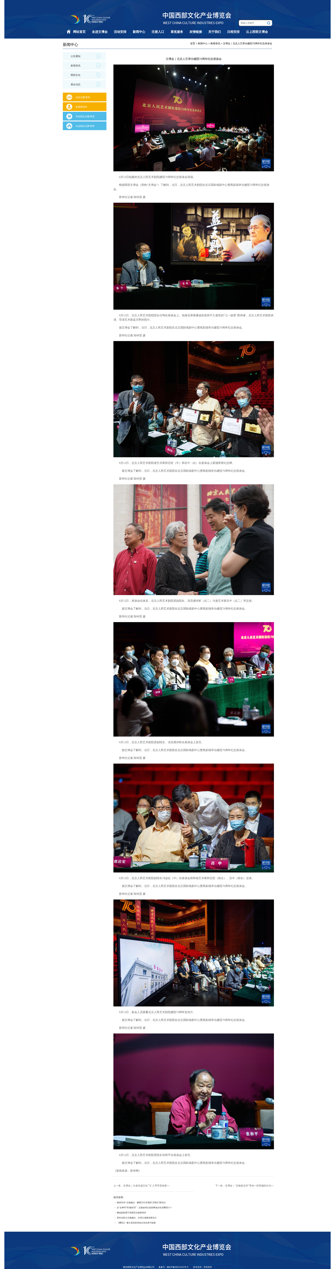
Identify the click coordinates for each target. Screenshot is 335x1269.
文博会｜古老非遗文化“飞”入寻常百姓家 (145, 1185)
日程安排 (233, 31)
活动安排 (120, 31)
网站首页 (79, 31)
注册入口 (158, 31)
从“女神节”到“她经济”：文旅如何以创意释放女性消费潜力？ (144, 1207)
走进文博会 (100, 31)
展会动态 (75, 84)
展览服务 (177, 31)
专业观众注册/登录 (85, 116)
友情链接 (195, 31)
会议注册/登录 (83, 97)
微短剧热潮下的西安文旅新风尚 (131, 1212)
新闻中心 (139, 31)
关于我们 (214, 31)
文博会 (152, 184)
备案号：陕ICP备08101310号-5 (174, 1267)
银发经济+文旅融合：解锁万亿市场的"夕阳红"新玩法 (141, 1202)
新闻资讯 (75, 65)
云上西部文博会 (257, 31)
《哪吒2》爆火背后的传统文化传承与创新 (136, 1223)
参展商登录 (81, 107)
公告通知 (75, 56)
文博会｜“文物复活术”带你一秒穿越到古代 (248, 1185)
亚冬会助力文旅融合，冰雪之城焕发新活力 (137, 1217)
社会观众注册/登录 (85, 126)
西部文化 (75, 75)
